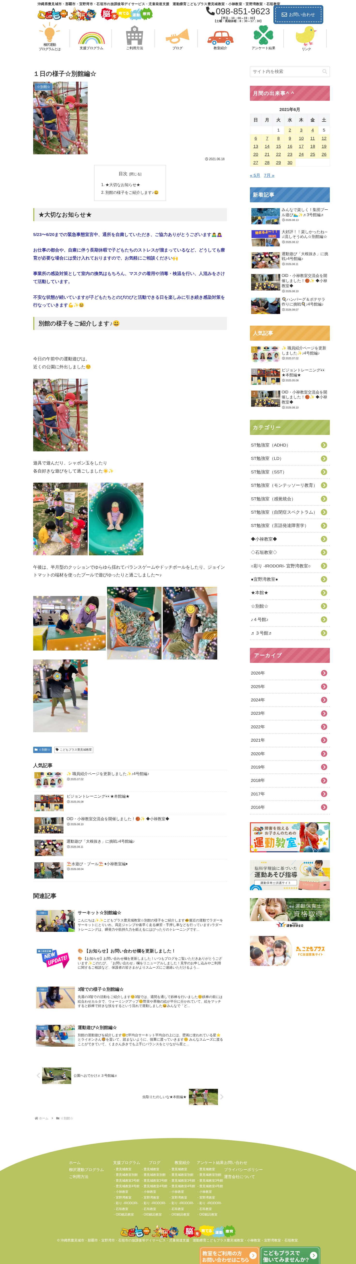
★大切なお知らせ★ (122, 184)
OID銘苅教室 (125, 1214)
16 (289, 146)
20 (255, 154)
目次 (123, 173)
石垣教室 (122, 1209)
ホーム (75, 1163)
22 (278, 154)
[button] (324, 71)
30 (289, 162)
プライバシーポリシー (243, 1170)
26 (324, 154)
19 (324, 146)
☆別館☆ (44, 749)
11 (312, 138)
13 (255, 146)
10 (301, 138)
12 (324, 138)
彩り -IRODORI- (127, 1203)
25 (312, 154)
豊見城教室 (124, 1169)
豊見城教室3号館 (127, 1180)
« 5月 (255, 175)
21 (267, 154)
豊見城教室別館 (127, 1175)
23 (289, 154)
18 (312, 146)
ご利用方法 (78, 1177)
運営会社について (239, 1177)
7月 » (269, 175)
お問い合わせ (302, 14)
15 (278, 146)
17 (301, 146)
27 (255, 162)
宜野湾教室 (124, 1197)
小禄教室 (122, 1191)
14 (267, 146)
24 (301, 154)
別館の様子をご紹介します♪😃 (132, 192)
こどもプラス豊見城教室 (76, 749)
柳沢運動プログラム (86, 1170)
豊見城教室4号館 (127, 1186)
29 (278, 162)
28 (267, 162)
